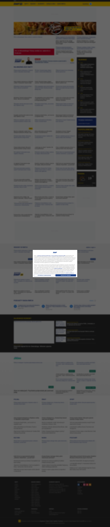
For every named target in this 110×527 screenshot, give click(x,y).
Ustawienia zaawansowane (44, 275)
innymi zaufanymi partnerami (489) (58, 255)
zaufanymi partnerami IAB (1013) (44, 255)
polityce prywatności (58, 268)
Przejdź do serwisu (66, 275)
